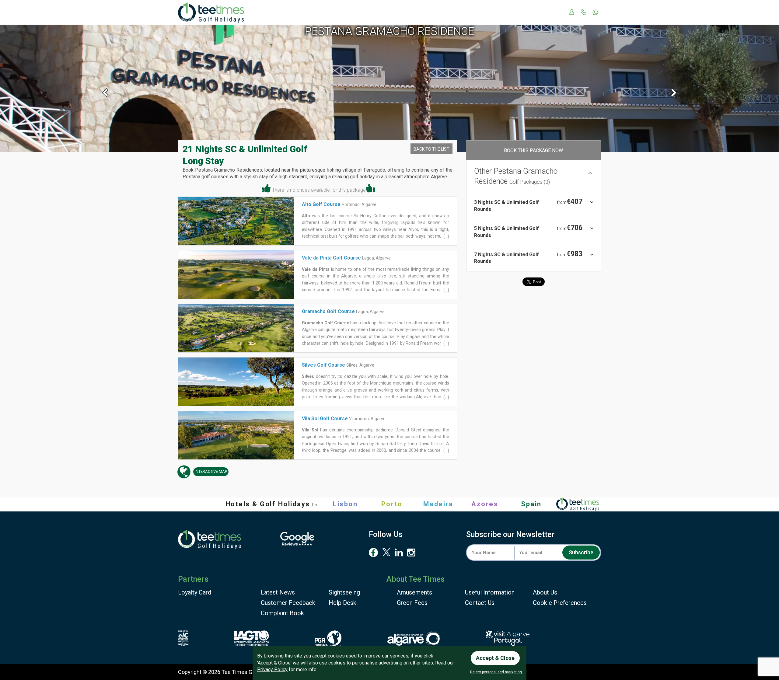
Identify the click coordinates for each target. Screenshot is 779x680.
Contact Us (479, 602)
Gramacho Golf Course (328, 311)
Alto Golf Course (321, 204)
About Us (545, 592)
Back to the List (431, 149)
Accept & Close (495, 658)
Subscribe (581, 552)
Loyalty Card (194, 592)
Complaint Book (282, 613)
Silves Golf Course (323, 365)
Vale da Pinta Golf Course (331, 258)
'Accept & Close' (274, 663)
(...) (445, 236)
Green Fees (412, 602)
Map (211, 471)
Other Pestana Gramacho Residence (515, 176)
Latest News (278, 592)
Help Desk (342, 602)
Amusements (414, 592)
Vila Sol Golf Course (325, 418)
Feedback (288, 602)
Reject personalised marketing (496, 672)
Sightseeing (344, 592)
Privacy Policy (272, 669)
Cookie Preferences (560, 602)
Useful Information (490, 592)
